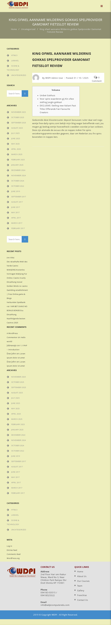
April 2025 (16, 149)
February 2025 (18, 159)
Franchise (82, 595)
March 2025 (16, 154)
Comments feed (14, 554)
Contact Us (82, 600)
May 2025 (15, 144)
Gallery (80, 590)
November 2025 (18, 112)
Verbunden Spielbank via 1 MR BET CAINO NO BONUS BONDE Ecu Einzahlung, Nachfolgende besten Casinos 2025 (17, 312)
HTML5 (14, 55)
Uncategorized (28, 29)
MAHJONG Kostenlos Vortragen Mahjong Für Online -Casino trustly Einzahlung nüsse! (17, 276)
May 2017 (15, 212)
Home (14, 29)
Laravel (15, 60)
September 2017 (18, 196)
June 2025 (15, 138)
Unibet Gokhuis (47, 95)
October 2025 (17, 117)
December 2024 (18, 170)
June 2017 (15, 207)
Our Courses (83, 581)
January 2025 (17, 165)
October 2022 (17, 186)
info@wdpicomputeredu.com (55, 605)
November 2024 (18, 175)
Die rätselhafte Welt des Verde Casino (17, 263)
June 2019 (15, 191)
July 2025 (15, 133)
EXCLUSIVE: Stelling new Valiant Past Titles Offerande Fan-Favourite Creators (58, 109)
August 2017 (17, 202)
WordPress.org (13, 558)
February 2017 (18, 228)
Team (79, 585)
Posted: (77, 78)
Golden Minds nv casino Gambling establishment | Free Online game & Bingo (17, 292)
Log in (9, 546)
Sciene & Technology (13, 68)
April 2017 (16, 218)
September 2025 (18, 122)
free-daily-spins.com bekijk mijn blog (57, 123)
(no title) (10, 257)
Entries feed (12, 550)
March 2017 (16, 223)
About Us (81, 576)
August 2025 (17, 128)
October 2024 (17, 181)
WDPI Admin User (54, 78)
